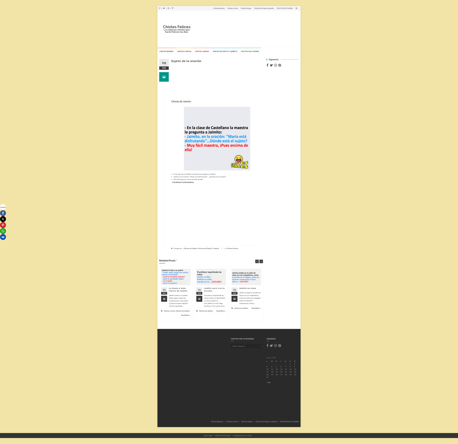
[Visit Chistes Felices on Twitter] (271, 66)
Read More (185, 315)
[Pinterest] (3, 225)
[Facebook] (3, 213)
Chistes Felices (176, 27)
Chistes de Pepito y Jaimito (264, 8)
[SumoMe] (3, 237)
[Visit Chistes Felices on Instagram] (275, 66)
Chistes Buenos (219, 8)
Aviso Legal (208, 435)
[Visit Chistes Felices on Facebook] (267, 66)
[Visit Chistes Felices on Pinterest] (279, 66)
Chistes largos (246, 8)
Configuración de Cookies (242, 435)
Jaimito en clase (247, 288)
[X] (3, 219)
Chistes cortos (232, 8)
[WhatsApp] (3, 231)
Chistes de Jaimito (191, 248)
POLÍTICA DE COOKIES (285, 8)
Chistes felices (232, 248)
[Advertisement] (246, 29)
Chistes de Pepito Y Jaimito (208, 248)
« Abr (269, 382)
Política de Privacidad (222, 435)
